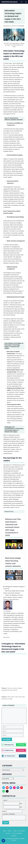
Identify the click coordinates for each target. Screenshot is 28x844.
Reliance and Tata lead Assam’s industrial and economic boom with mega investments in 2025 (13, 527)
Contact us (8, 833)
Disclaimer (14, 835)
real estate (8, 65)
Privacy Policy (21, 831)
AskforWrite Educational (9, 2)
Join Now (21, 744)
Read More (6, 637)
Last (20, 807)
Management (9, 586)
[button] (22, 2)
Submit (5, 822)
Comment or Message (8, 814)
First (20, 803)
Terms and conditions (17, 833)
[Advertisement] (14, 669)
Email (4, 811)
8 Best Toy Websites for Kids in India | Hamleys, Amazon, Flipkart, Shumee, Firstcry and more (13, 597)
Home (4, 831)
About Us (9, 831)
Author (15, 831)
